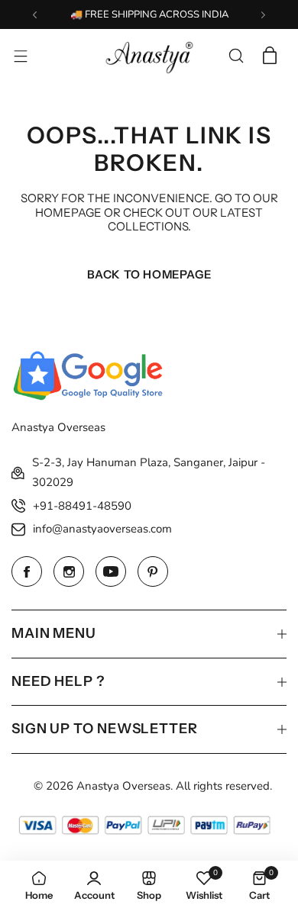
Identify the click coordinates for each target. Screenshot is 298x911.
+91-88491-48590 (82, 505)
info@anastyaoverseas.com (102, 528)
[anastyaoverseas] (149, 56)
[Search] (236, 55)
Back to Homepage (149, 274)
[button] (35, 15)
